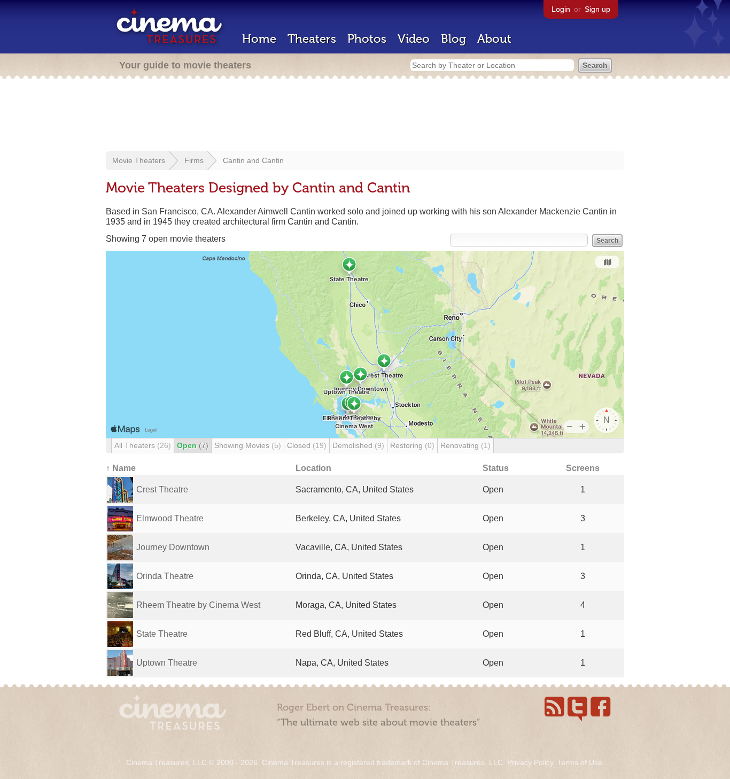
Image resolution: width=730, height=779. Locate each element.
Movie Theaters (138, 160)
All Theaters (142, 445)
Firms (194, 160)
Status (496, 468)
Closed (307, 445)
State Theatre (162, 633)
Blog (453, 39)
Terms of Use (579, 762)
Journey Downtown (172, 547)
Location (313, 468)
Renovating (465, 445)
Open (192, 445)
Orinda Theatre (164, 576)
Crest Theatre (162, 489)
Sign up (597, 9)
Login (561, 9)
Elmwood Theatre (170, 518)
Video (414, 39)
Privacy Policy (530, 762)
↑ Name (121, 468)
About (494, 39)
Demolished (358, 445)
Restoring (412, 445)
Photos (366, 39)
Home (259, 39)
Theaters (312, 39)
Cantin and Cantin (253, 160)
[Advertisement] (365, 116)
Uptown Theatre (166, 662)
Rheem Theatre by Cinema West (198, 605)
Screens (583, 468)
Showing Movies (247, 445)
